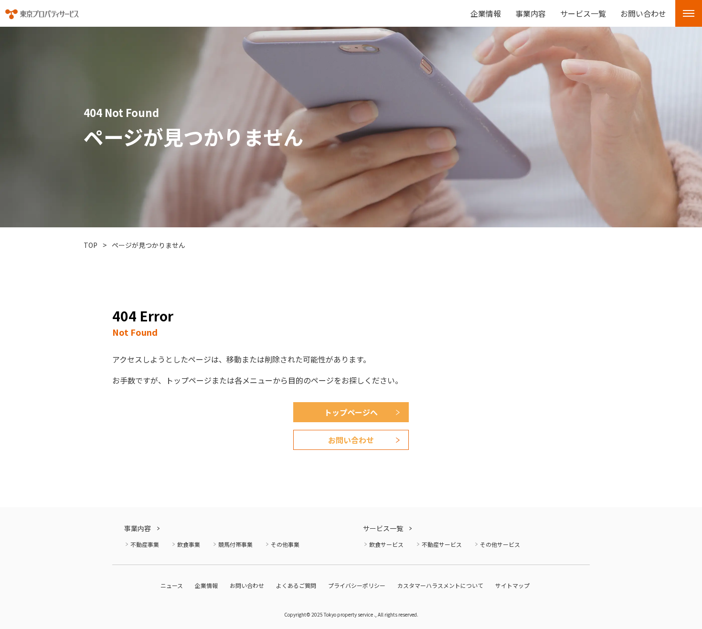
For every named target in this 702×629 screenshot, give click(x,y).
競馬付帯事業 (235, 544)
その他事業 (285, 544)
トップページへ (351, 412)
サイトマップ (512, 585)
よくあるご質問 (296, 585)
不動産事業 (144, 544)
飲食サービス (386, 544)
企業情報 (485, 13)
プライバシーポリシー (356, 585)
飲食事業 (188, 544)
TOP (90, 245)
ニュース (171, 585)
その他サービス (500, 544)
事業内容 (530, 13)
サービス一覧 (583, 13)
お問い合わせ (643, 13)
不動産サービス (442, 544)
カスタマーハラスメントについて (440, 585)
